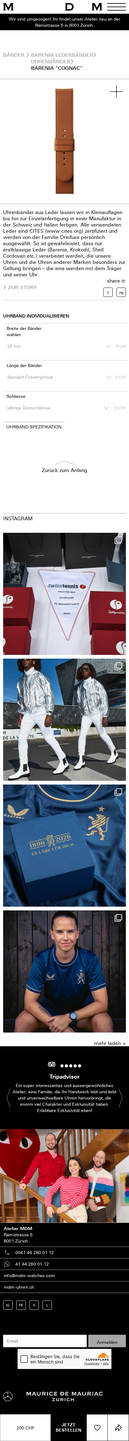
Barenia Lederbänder (62, 55)
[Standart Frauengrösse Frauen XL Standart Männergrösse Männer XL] (58, 377)
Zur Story (22, 287)
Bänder (13, 55)
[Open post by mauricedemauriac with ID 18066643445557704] (64, 720)
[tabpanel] (64, 141)
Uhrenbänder (50, 61)
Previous (11, 1097)
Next (117, 1097)
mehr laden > (110, 1043)
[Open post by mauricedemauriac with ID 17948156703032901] (64, 846)
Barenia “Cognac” (56, 68)
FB (21, 1305)
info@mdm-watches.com (29, 1275)
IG (7, 1305)
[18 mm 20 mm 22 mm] (58, 346)
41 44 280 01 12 (32, 1264)
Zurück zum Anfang (64, 470)
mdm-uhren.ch (19, 1287)
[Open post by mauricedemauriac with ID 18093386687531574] (64, 594)
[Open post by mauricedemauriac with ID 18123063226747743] (64, 971)
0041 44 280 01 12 (34, 1252)
